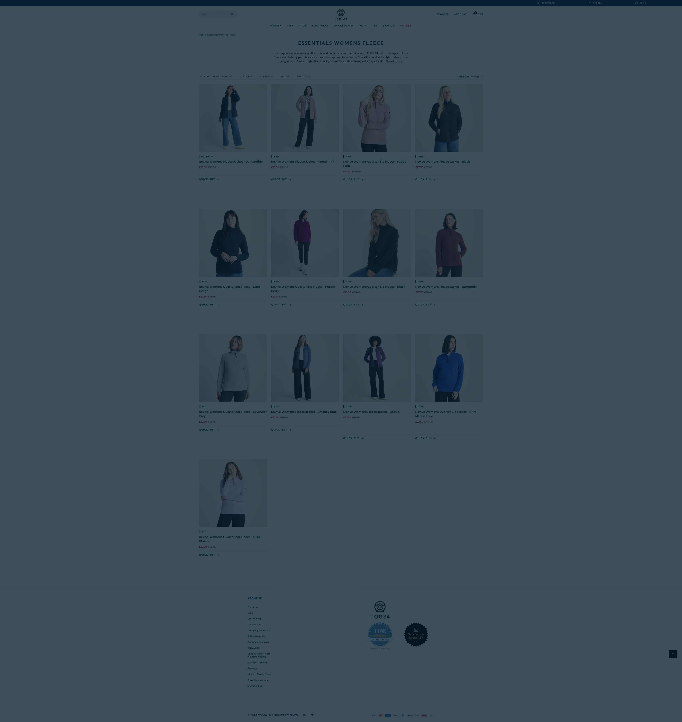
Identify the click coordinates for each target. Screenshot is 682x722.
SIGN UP (306, 379)
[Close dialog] (407, 318)
